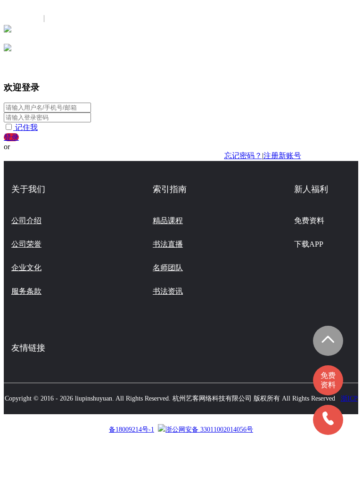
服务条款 (26, 291)
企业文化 (26, 268)
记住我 (26, 127)
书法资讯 (168, 291)
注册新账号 (282, 156)
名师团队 (168, 268)
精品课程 (168, 221)
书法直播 (168, 244)
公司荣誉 (26, 244)
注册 (58, 18)
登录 (11, 137)
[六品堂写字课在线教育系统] (7, 32)
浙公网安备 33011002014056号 (209, 429)
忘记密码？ (243, 156)
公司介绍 (26, 221)
